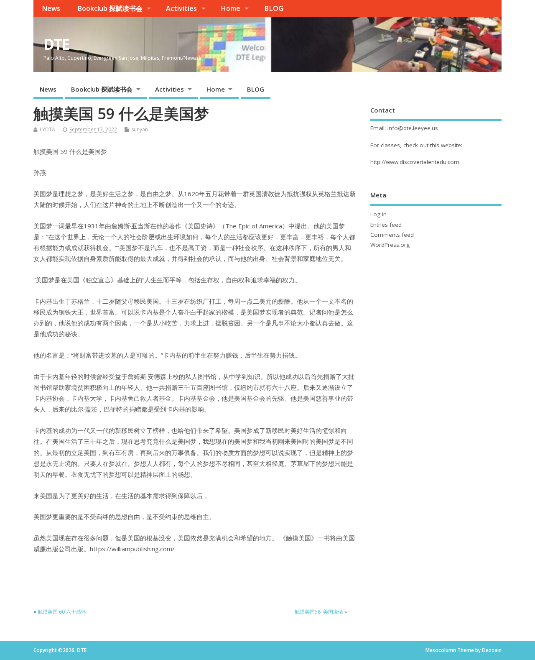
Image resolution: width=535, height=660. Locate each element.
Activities (181, 8)
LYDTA (47, 129)
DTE (56, 44)
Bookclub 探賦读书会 (110, 8)
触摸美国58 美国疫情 (319, 611)
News (51, 8)
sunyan (139, 129)
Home (230, 8)
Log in (378, 214)
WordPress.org (390, 244)
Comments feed (392, 234)
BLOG (273, 8)
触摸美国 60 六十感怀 (62, 611)
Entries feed (386, 224)
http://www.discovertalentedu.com (414, 162)
